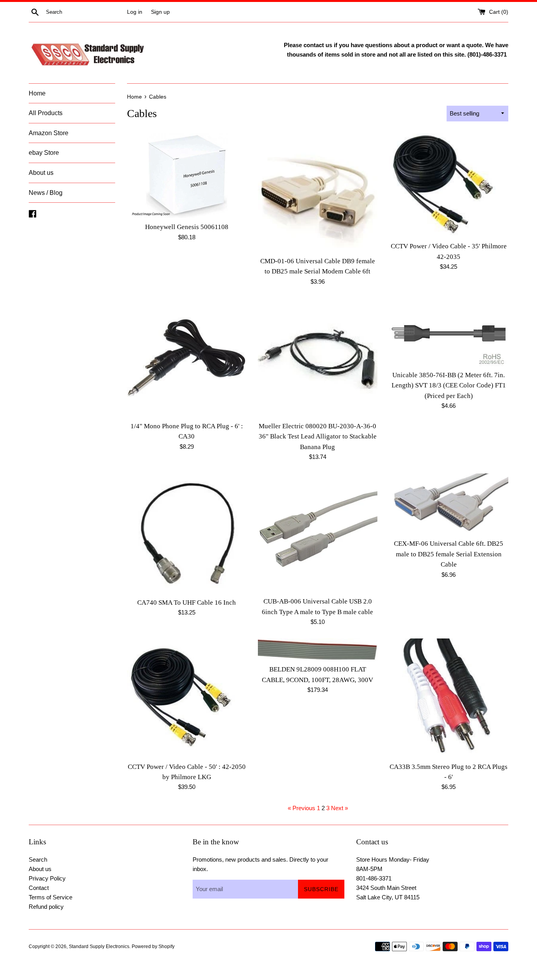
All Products (46, 113)
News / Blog (46, 192)
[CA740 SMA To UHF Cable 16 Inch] (186, 533)
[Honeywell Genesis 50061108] (186, 175)
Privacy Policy (47, 878)
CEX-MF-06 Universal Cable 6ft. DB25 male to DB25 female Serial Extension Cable (448, 554)
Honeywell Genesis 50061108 (186, 227)
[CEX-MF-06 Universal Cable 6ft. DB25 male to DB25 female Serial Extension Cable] (448, 504)
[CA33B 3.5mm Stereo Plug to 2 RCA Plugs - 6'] (448, 698)
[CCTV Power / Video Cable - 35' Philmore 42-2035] (448, 185)
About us (41, 172)
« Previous (301, 808)
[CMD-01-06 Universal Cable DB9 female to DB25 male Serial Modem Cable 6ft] (317, 192)
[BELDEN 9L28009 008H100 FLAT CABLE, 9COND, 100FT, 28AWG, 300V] (317, 649)
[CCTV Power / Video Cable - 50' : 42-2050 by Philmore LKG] (186, 698)
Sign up (160, 12)
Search (38, 859)
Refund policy (46, 906)
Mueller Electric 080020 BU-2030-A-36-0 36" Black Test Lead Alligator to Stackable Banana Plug (318, 436)
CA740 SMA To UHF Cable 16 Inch (186, 602)
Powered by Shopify (153, 946)
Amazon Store (48, 133)
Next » (339, 808)
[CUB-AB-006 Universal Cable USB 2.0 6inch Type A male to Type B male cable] (317, 532)
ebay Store (44, 152)
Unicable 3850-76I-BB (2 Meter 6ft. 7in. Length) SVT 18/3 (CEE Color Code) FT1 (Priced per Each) (449, 385)
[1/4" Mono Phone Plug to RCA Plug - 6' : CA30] (186, 357)
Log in (134, 12)
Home (37, 93)
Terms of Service (50, 897)
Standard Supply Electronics (99, 946)
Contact (39, 887)
